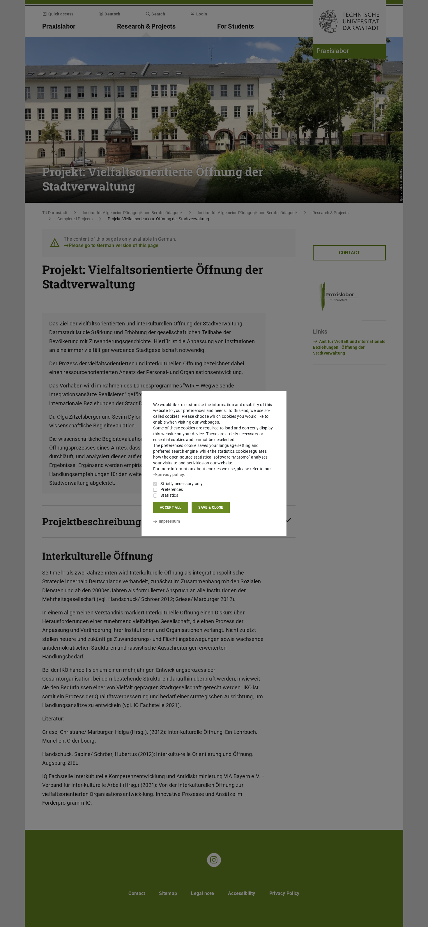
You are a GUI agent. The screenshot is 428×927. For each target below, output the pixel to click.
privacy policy (171, 474)
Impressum (169, 521)
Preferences (171, 489)
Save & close (210, 507)
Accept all (170, 507)
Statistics (169, 495)
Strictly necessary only (181, 483)
